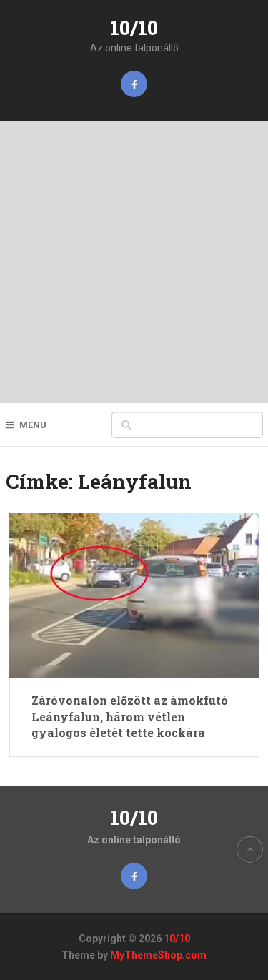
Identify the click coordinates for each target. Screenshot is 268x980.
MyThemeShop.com (158, 955)
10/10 (134, 27)
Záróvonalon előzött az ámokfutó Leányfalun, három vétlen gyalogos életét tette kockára (129, 716)
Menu (32, 425)
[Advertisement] (134, 262)
